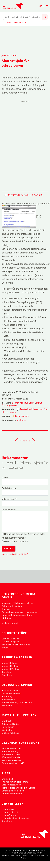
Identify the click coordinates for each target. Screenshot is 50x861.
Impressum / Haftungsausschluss (17, 602)
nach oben (25, 440)
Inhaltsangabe (8, 699)
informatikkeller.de (11, 666)
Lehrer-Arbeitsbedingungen (15, 818)
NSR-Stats (6, 617)
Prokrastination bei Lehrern (15, 781)
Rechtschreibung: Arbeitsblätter (17, 702)
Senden (8, 548)
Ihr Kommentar (9, 509)
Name (5, 477)
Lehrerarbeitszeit (10, 812)
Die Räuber (7, 729)
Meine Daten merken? (15, 541)
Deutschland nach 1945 (13, 763)
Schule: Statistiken (11, 638)
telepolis (6, 647)
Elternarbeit (7, 778)
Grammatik (7, 705)
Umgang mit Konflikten (13, 790)
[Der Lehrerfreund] (25, 834)
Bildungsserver (9, 405)
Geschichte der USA (11, 748)
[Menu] (43, 6)
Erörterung (7, 696)
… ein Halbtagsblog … (12, 641)
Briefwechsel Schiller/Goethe (16, 644)
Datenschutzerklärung (12, 606)
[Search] (45, 17)
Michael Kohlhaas (10, 732)
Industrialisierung (10, 751)
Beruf (39, 402)
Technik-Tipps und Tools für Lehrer (18, 787)
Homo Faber (8, 726)
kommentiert (32, 611)
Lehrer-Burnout (9, 815)
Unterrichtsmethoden (12, 793)
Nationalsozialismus (11, 760)
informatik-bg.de (10, 663)
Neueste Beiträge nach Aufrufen (17, 614)
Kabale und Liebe (10, 723)
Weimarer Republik (11, 757)
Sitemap (6, 608)
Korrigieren (7, 821)
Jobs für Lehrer (27, 402)
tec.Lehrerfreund (10, 623)
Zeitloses (21, 420)
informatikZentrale (10, 669)
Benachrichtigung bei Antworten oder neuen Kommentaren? (23, 535)
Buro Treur (7, 675)
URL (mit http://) (9, 499)
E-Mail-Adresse (9, 488)
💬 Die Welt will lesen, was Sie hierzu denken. (24, 410)
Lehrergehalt (8, 809)
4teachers (6, 671)
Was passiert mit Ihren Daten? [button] (15, 554)
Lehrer (15, 402)
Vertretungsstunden (11, 784)
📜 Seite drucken (20, 415)
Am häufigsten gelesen (13, 611)
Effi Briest (6, 720)
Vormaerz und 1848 (11, 754)
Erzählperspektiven (11, 690)
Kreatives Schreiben (11, 693)
